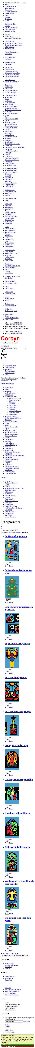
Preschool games (10, 293)
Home (6, 4)
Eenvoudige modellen (11, 119)
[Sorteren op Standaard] (20, 532)
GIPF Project (9, 251)
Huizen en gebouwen (11, 126)
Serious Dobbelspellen (11, 318)
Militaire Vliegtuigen (11, 136)
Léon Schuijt (9, 515)
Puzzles (7, 237)
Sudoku (7, 269)
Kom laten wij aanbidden (17, 813)
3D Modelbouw (9, 13)
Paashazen (8, 59)
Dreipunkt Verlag (10, 511)
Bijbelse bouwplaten (11, 106)
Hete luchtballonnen (11, 124)
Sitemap (7, 1027)
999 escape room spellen (12, 266)
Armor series (9, 207)
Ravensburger (9, 504)
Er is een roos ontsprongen (18, 711)
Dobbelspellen (9, 246)
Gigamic (7, 486)
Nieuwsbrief (8, 980)
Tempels (7, 154)
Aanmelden (26, 1021)
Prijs (5, 532)
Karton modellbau (10, 165)
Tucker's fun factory (11, 506)
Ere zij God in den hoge (16, 745)
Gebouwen (8, 174)
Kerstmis (7, 26)
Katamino (8, 255)
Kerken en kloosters (11, 128)
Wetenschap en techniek (12, 160)
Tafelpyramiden (9, 47)
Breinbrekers (9, 236)
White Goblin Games (11, 501)
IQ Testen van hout (10, 283)
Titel (2, 532)
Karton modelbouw (11, 12)
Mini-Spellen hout (10, 305)
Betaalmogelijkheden (11, 965)
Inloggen (7, 17)
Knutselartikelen (10, 31)
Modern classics (9, 257)
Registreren (8, 19)
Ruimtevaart (8, 221)
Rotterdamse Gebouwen (12, 144)
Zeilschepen (8, 161)
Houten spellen (9, 243)
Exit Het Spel (9, 278)
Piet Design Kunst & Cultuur (13, 508)
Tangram (7, 234)
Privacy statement (10, 993)
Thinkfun (7, 271)
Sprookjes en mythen (11, 151)
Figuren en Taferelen (11, 172)
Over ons (7, 968)
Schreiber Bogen (10, 495)
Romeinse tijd (9, 142)
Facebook (8, 988)
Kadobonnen (9, 978)
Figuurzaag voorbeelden (12, 74)
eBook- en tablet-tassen (12, 81)
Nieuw (7, 99)
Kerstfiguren (8, 54)
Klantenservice (9, 963)
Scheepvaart (8, 145)
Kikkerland (8, 502)
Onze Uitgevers (9, 976)
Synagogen (8, 153)
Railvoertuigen (9, 220)
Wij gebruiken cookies (11, 995)
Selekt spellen (9, 260)
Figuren (7, 120)
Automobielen (9, 104)
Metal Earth (8, 193)
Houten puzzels (9, 299)
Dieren (7, 117)
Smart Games (9, 273)
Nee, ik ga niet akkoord (8, 1046)
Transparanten (9, 186)
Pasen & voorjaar (10, 29)
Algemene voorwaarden (12, 991)
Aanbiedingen (9, 97)
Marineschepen (9, 135)
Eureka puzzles (9, 513)
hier (13, 1041)
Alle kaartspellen (10, 230)
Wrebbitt (7, 300)
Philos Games (9, 492)
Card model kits (9, 163)
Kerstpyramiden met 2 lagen (13, 43)
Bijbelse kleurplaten (11, 170)
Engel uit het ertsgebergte (17, 643)
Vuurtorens (8, 156)
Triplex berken (9, 69)
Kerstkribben (9, 177)
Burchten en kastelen (11, 113)
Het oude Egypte (10, 122)
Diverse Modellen (10, 213)
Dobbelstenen (9, 319)
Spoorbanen (8, 149)
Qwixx (7, 316)
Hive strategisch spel (11, 253)
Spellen (7, 15)
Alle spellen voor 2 (10, 232)
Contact (7, 20)
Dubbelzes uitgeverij (11, 311)
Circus (7, 115)
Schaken (7, 241)
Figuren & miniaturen (11, 27)
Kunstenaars (8, 10)
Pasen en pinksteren (11, 183)
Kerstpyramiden (9, 36)
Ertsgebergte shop (10, 6)
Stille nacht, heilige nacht (17, 847)
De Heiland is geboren (16, 536)
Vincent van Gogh (10, 92)
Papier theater (9, 140)
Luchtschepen (9, 131)
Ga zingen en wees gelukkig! (19, 779)
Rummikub (8, 259)
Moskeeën (8, 138)
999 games (8, 481)
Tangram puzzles (10, 185)
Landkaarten (8, 179)
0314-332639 (18, 323)
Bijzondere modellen (11, 108)
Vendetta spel (9, 499)
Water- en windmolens (11, 158)
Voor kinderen (9, 239)
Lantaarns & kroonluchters (13, 38)
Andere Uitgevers (10, 517)
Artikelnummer (15, 532)
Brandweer (8, 111)
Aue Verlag (8, 510)
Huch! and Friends (10, 490)
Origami (7, 195)
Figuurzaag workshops (12, 76)
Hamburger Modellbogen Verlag (15, 488)
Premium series (9, 218)
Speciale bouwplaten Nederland (14, 147)
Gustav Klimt (9, 87)
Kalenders (8, 176)
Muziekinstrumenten (11, 216)
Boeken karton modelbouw (13, 110)
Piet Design (8, 88)
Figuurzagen (8, 64)
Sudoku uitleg (9, 288)
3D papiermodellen (10, 191)
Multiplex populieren (11, 71)
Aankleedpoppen (10, 102)
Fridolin (7, 485)
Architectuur (8, 205)
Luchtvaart (8, 133)
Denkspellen (8, 245)
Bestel (11, 566)
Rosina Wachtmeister (11, 90)
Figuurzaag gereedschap (12, 73)
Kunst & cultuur (10, 8)
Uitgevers (4, 477)
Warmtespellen (9, 48)
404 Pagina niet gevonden (13, 989)
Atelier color (8, 101)
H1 (13, 1032)
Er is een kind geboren (16, 677)
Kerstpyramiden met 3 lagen (13, 45)
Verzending (8, 967)
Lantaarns (8, 181)
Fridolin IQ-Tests (10, 267)
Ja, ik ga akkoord (6, 1044)
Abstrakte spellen (10, 228)
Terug (2, 378)
